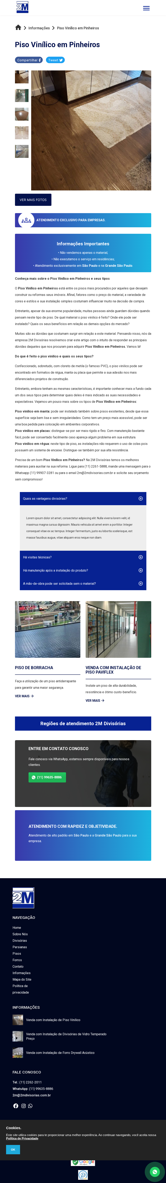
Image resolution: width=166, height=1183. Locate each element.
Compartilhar (28, 60)
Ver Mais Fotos (33, 200)
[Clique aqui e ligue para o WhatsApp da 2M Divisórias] (31, 1106)
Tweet (53, 60)
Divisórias (20, 941)
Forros (17, 960)
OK (13, 1149)
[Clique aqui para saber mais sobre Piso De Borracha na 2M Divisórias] (47, 629)
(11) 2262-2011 (27, 1082)
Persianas (20, 947)
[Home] (19, 29)
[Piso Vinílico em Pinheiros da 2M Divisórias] (22, 76)
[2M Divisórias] (23, 907)
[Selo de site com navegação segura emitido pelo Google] (83, 1162)
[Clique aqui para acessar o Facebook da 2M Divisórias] (17, 1106)
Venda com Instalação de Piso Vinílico (53, 1020)
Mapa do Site (22, 979)
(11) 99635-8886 (49, 777)
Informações (22, 973)
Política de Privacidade (22, 1138)
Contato (18, 966)
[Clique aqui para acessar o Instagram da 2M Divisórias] (24, 1106)
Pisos (17, 954)
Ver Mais (22, 696)
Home (17, 928)
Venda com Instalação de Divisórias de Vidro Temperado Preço (66, 1036)
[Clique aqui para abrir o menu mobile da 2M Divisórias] (146, 10)
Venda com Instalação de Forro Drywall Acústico (60, 1053)
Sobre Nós (20, 934)
